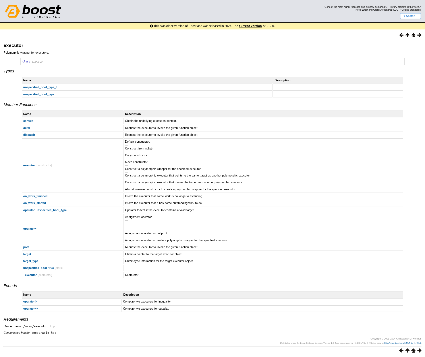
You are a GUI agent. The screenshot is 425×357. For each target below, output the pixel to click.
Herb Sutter (361, 9)
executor (13, 45)
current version (250, 26)
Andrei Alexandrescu (384, 9)
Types (9, 71)
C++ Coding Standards (408, 9)
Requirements (16, 319)
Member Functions (20, 105)
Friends (10, 285)
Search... (412, 15)
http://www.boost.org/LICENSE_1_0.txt (402, 343)
